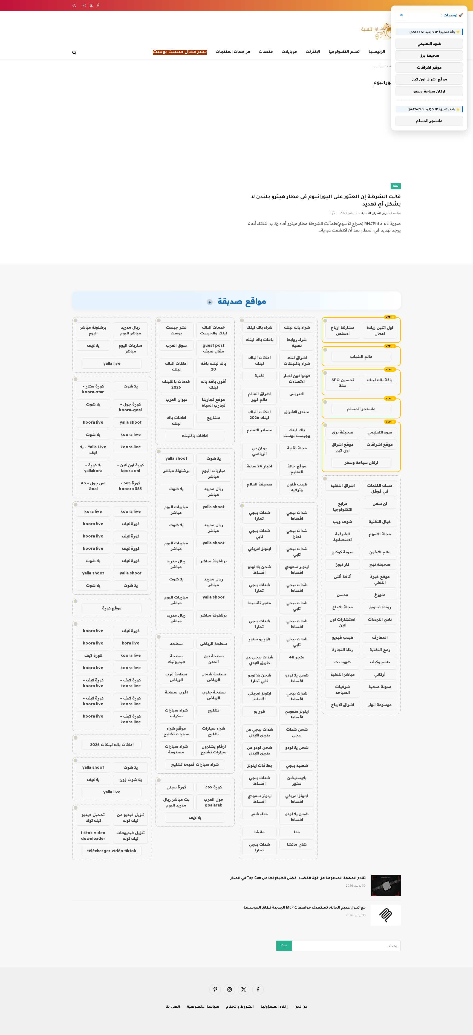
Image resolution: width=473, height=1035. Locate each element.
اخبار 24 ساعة (259, 466)
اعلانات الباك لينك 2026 (259, 414)
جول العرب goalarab (213, 802)
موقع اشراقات (380, 444)
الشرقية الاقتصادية (342, 536)
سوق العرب (176, 345)
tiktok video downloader (93, 835)
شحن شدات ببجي (297, 732)
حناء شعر (259, 813)
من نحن (301, 1007)
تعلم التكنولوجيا (344, 52)
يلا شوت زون (130, 779)
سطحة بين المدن (214, 659)
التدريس (296, 393)
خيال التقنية (380, 521)
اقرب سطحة (176, 692)
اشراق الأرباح (342, 704)
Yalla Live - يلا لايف (93, 449)
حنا (297, 831)
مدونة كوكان (342, 552)
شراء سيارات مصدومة (176, 749)
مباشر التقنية (342, 674)
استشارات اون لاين (342, 622)
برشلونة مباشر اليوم (93, 330)
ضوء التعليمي (379, 432)
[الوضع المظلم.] (74, 5)
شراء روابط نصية (297, 342)
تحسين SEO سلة (342, 382)
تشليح (213, 710)
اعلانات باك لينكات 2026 (112, 744)
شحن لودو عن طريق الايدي (259, 750)
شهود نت (342, 662)
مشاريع (213, 417)
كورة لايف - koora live (130, 683)
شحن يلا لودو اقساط (259, 569)
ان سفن (380, 503)
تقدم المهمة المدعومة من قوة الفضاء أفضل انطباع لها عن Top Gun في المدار (298, 878)
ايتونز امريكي (259, 548)
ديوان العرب (176, 399)
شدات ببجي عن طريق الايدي (259, 660)
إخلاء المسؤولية (274, 1007)
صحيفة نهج (380, 564)
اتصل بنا (173, 1007)
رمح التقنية (380, 649)
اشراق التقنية (342, 485)
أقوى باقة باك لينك (213, 384)
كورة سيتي (176, 787)
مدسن (342, 594)
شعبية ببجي (297, 765)
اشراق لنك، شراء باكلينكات (297, 360)
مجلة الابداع (342, 607)
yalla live (111, 363)
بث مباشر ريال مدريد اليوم (176, 802)
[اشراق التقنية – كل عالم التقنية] (378, 31)
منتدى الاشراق (296, 411)
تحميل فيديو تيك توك (93, 817)
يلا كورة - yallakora (93, 467)
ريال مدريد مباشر (213, 491)
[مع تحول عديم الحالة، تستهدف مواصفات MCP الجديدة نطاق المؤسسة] (386, 915)
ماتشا (259, 831)
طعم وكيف (380, 662)
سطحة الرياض (213, 643)
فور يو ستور (259, 639)
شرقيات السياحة (342, 689)
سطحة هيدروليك (176, 659)
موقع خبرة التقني (380, 579)
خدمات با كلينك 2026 (176, 384)
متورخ (379, 594)
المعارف (380, 637)
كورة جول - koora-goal (130, 407)
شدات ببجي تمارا (259, 515)
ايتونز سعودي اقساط (297, 569)
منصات (266, 52)
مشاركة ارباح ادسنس (342, 330)
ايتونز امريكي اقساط (259, 696)
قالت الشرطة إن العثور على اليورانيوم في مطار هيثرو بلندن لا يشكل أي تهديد (326, 201)
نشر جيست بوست (176, 330)
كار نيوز (342, 564)
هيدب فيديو (342, 637)
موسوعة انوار (380, 704)
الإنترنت (313, 52)
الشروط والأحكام (240, 1007)
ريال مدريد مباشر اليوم (130, 330)
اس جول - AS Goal (93, 486)
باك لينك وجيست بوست (296, 432)
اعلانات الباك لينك (259, 360)
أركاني (379, 674)
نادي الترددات (380, 619)
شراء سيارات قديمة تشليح (195, 764)
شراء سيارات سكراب (176, 713)
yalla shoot (176, 458)
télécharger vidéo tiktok (111, 850)
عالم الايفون (379, 552)
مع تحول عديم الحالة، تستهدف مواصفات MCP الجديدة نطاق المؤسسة (304, 908)
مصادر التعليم (259, 429)
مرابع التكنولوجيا (342, 506)
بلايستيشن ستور (296, 780)
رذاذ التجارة (342, 649)
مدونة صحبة (379, 686)
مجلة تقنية (297, 448)
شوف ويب (342, 521)
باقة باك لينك (379, 379)
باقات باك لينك (259, 339)
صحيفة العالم (259, 484)
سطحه (176, 643)
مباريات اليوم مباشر (214, 473)
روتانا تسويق (379, 607)
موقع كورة (112, 608)
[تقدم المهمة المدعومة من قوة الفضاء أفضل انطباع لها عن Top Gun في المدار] (386, 885)
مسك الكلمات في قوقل (380, 488)
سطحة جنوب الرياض (213, 695)
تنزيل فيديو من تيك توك (130, 817)
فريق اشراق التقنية (374, 213)
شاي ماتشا (297, 844)
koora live (93, 422)
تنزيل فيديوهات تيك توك (130, 835)
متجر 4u (296, 657)
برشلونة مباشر (176, 470)
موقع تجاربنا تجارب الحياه (213, 402)
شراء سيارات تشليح (213, 731)
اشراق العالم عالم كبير (259, 396)
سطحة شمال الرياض (213, 677)
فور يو (259, 711)
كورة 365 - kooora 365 (130, 486)
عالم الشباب (361, 356)
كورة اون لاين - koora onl (130, 467)
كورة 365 (213, 787)
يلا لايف (195, 817)
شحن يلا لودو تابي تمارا (259, 678)
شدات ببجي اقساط (296, 515)
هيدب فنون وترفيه (297, 487)
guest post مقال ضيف (213, 348)
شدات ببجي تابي (259, 533)
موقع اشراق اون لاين (343, 447)
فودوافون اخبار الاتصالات (296, 378)
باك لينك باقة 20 (213, 366)
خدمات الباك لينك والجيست (213, 330)
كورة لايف (130, 523)
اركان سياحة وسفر (361, 462)
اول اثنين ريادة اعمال (380, 330)
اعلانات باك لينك (176, 420)
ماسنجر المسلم (361, 408)
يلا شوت (213, 458)
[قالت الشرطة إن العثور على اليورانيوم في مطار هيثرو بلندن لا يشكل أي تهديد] (321, 144)
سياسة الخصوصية (203, 1007)
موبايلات (289, 52)
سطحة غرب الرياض (176, 677)
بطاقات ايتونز (259, 765)
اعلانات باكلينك (195, 435)
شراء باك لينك (297, 327)
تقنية (396, 186)
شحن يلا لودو (296, 747)
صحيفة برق (342, 432)
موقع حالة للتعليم (296, 469)
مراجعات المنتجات (233, 52)
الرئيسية (376, 52)
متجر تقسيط (259, 602)
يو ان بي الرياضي (259, 451)
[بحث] (74, 52)
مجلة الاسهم (380, 533)
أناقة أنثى (342, 576)
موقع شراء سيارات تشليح (176, 731)
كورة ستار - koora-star (93, 389)
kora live (93, 511)
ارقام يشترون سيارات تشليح (213, 749)
